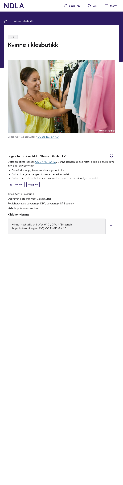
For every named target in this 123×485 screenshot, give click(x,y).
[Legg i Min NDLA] (111, 156)
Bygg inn (33, 184)
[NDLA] (14, 5)
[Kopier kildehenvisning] (111, 226)
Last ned (18, 184)
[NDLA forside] (6, 21)
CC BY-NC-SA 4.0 (48, 136)
